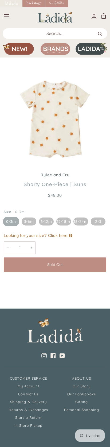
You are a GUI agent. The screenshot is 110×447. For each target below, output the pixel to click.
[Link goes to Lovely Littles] (56, 3)
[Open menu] (5, 16)
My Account (28, 386)
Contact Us (28, 394)
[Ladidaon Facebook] (53, 355)
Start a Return (28, 417)
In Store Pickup (28, 425)
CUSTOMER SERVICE (28, 378)
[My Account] (92, 16)
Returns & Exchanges (28, 410)
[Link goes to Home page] (11, 3)
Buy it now (55, 282)
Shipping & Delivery (28, 402)
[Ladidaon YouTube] (62, 355)
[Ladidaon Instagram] (44, 355)
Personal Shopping (81, 410)
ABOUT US (81, 378)
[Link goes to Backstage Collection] (33, 3)
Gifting (81, 402)
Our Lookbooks (81, 394)
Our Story (81, 386)
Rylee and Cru (55, 175)
